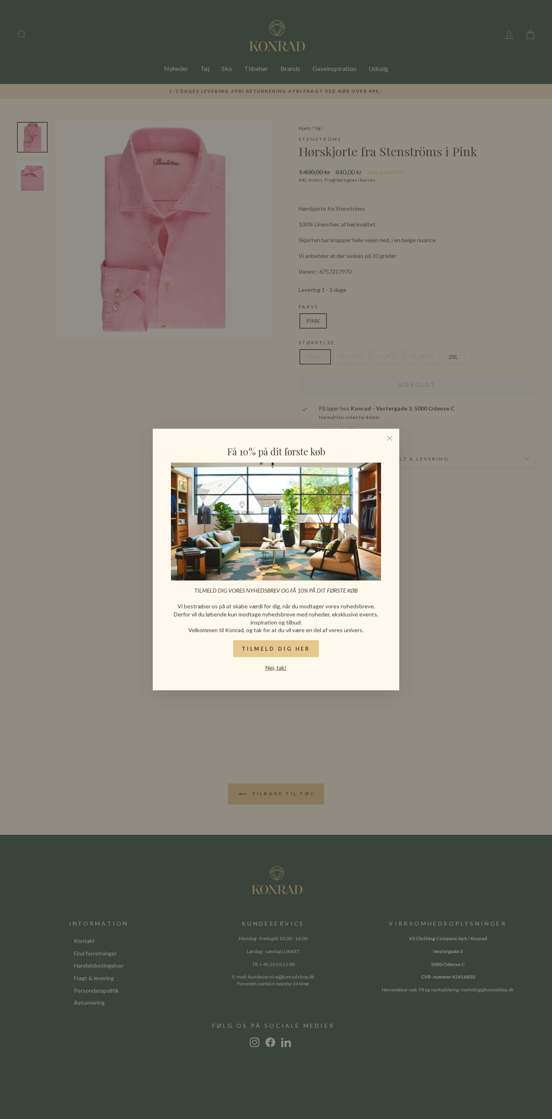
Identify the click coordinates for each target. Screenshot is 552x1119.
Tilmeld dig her (276, 648)
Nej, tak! (276, 667)
